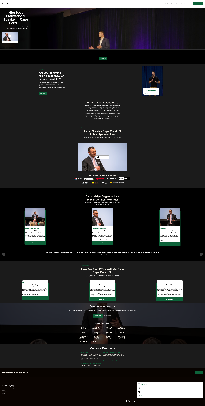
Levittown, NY (96, 327)
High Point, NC (96, 326)
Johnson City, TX (121, 329)
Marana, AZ (83, 327)
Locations (4, 390)
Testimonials (182, 3)
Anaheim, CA (96, 340)
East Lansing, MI (96, 331)
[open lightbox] (10, 36)
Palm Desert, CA (96, 329)
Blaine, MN (121, 332)
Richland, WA (83, 335)
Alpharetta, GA (109, 327)
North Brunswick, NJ (83, 340)
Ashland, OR (83, 328)
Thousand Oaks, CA (96, 335)
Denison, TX (109, 336)
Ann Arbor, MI (109, 326)
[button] (3, 254)
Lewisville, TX (122, 335)
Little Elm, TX (96, 338)
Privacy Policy (70, 401)
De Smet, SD (96, 341)
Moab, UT (96, 333)
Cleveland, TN (122, 340)
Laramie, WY (109, 335)
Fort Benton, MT (83, 332)
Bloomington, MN (83, 341)
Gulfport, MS (109, 328)
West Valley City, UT (96, 328)
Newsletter (188, 3)
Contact (176, 3)
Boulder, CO (109, 340)
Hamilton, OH (122, 337)
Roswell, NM (96, 336)
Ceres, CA (121, 333)
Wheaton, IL (109, 333)
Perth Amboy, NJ (121, 328)
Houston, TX (121, 331)
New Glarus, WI (121, 336)
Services (4, 393)
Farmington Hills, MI (83, 336)
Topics (168, 3)
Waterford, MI (122, 338)
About (164, 3)
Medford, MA (83, 337)
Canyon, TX (83, 326)
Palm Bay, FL (83, 333)
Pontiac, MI (83, 329)
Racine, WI (109, 331)
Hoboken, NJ (109, 337)
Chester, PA (109, 338)
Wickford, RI (83, 331)
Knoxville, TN (121, 327)
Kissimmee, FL (96, 337)
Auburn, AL (96, 332)
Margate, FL (121, 326)
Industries (4, 391)
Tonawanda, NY (109, 332)
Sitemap (76, 401)
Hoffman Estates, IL (83, 338)
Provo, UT (109, 329)
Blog (172, 3)
